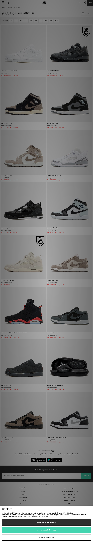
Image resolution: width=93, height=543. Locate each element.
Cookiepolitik (45, 516)
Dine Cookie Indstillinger (46, 522)
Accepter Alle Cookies (46, 530)
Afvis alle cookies (46, 537)
